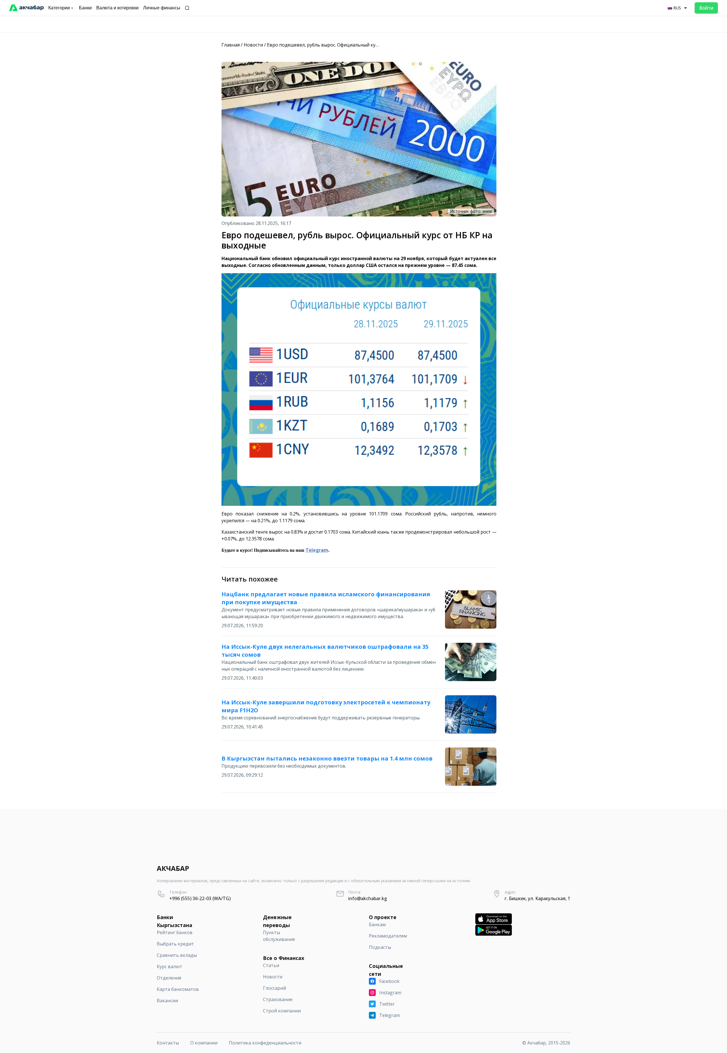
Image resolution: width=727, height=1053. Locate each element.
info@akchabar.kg (367, 898)
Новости (253, 45)
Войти (706, 8)
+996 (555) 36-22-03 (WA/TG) (200, 898)
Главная (231, 45)
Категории (59, 7)
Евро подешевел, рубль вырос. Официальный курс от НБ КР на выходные (349, 45)
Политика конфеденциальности (265, 1043)
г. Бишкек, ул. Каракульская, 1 (537, 898)
